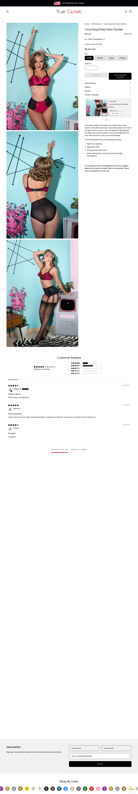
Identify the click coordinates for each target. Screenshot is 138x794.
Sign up (100, 764)
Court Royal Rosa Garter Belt (118, 104)
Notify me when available (120, 76)
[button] (126, 11)
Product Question (92, 95)
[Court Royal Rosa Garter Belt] (97, 108)
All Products (96, 24)
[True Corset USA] (69, 11)
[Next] (131, 3)
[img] (128, 34)
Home (87, 24)
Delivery (88, 87)
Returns (88, 91)
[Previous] (7, 3)
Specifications (90, 83)
